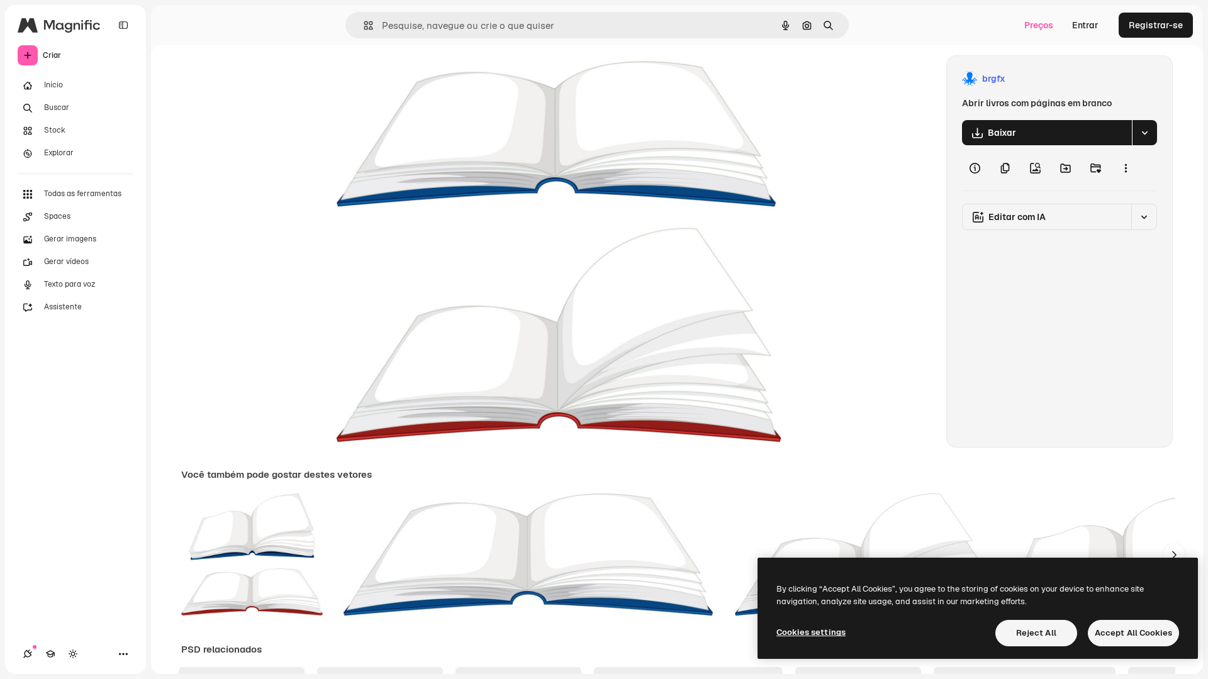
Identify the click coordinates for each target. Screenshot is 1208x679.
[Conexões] (28, 654)
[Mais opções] (1125, 167)
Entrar (1085, 25)
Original (410, 79)
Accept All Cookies (1133, 632)
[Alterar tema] (73, 654)
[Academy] (50, 654)
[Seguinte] (1174, 554)
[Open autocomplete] (363, 25)
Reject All (1036, 632)
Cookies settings (811, 632)
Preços (1038, 25)
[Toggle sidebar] (123, 25)
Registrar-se (1156, 25)
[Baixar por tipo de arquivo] (1144, 132)
